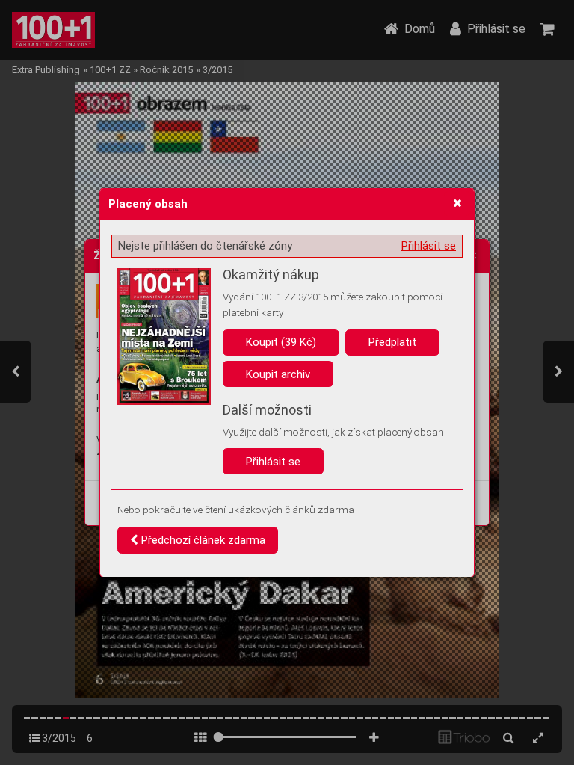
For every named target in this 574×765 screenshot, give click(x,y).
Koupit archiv (278, 374)
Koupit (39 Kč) (281, 342)
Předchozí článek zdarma (201, 540)
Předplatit (392, 342)
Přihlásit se (428, 246)
